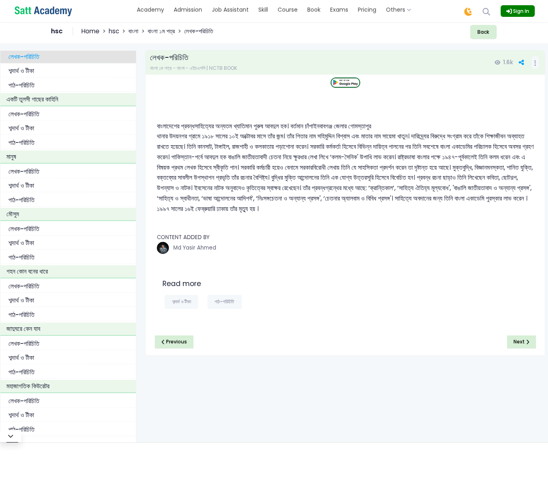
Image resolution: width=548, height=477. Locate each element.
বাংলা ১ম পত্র (161, 31)
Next (519, 341)
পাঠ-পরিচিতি (21, 84)
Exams (339, 10)
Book (314, 10)
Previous (176, 341)
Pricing (367, 10)
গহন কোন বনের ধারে (27, 271)
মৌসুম (12, 214)
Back (483, 31)
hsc (114, 31)
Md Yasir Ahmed (194, 248)
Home (90, 31)
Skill (263, 10)
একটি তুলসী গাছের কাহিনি (32, 99)
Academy (150, 10)
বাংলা (133, 31)
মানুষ (11, 156)
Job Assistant (230, 10)
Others (396, 10)
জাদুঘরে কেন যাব (23, 328)
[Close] (10, 436)
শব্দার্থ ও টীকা (21, 70)
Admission (188, 10)
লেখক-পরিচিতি (23, 56)
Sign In (520, 11)
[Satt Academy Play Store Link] (345, 82)
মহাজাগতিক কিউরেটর (27, 386)
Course (288, 10)
